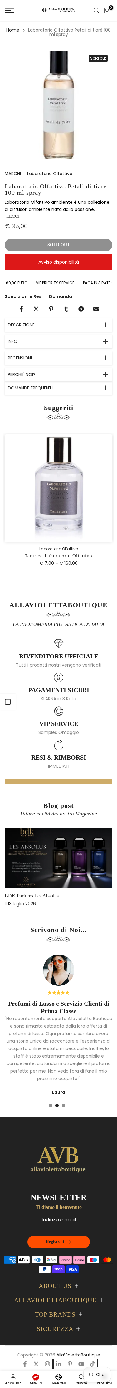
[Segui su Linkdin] (58, 1364)
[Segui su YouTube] (81, 1364)
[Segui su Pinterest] (70, 1364)
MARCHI (13, 173)
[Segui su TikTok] (92, 1364)
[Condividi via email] (96, 309)
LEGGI (13, 216)
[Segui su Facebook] (25, 1364)
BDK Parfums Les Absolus (32, 895)
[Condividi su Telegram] (81, 309)
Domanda (60, 296)
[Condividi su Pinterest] (51, 309)
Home (12, 30)
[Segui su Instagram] (47, 1364)
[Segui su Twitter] (36, 1364)
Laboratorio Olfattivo (49, 173)
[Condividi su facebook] (21, 309)
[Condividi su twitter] (36, 309)
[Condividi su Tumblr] (66, 309)
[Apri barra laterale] (8, 702)
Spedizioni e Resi (24, 296)
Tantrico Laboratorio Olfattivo (58, 555)
